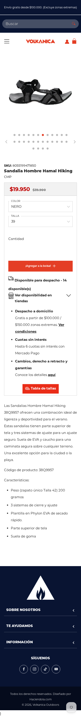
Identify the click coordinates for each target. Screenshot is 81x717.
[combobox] (35, 23)
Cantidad (16, 239)
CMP (7, 177)
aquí (52, 375)
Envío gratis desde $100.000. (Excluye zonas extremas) (40, 7)
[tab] (15, 135)
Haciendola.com (40, 699)
